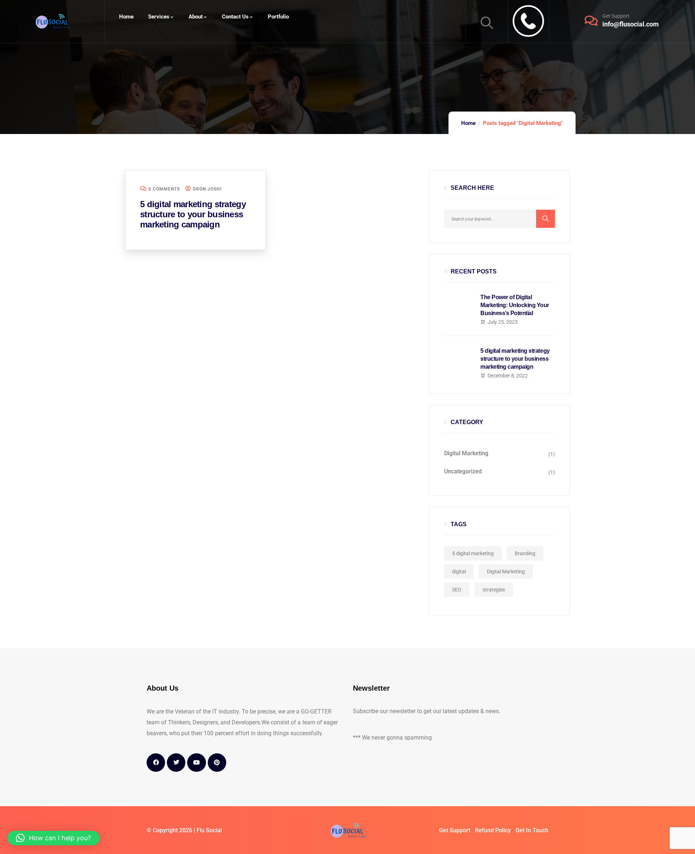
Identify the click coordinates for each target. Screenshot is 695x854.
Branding (525, 553)
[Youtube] (196, 762)
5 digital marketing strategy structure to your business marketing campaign (193, 214)
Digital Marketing (466, 453)
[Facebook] (156, 762)
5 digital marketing (473, 553)
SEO (457, 590)
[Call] (528, 21)
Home (468, 123)
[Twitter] (176, 762)
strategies (494, 590)
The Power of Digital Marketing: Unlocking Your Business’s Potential (514, 305)
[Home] (52, 21)
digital (459, 571)
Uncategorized (463, 471)
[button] (53, 838)
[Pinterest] (217, 762)
